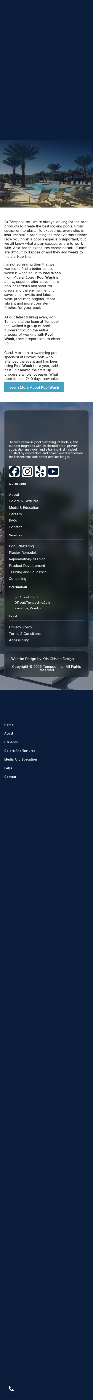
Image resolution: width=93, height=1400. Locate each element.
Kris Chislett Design (58, 659)
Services (11, 742)
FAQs (8, 768)
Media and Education (20, 759)
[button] (11, 1389)
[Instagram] (27, 471)
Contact (10, 777)
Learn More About (34, 387)
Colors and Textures (19, 751)
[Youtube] (53, 471)
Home (8, 725)
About (8, 733)
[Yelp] (40, 471)
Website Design (23, 659)
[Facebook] (14, 471)
